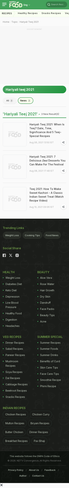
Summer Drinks (49, 355)
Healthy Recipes (28, 13)
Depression (13, 296)
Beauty (43, 272)
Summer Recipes (50, 342)
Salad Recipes (14, 348)
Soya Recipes (14, 372)
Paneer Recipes (15, 355)
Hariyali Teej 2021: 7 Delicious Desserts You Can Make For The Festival (47, 160)
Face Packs (47, 308)
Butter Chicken (14, 432)
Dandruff (45, 302)
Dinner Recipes (15, 342)
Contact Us (38, 475)
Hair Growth (47, 290)
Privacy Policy (15, 470)
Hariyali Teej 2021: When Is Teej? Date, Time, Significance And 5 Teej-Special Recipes (46, 130)
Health (9, 272)
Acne (43, 321)
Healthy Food (14, 313)
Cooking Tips (32, 235)
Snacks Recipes (51, 13)
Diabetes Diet (14, 284)
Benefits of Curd (50, 361)
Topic (14, 21)
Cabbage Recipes (17, 384)
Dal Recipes (13, 378)
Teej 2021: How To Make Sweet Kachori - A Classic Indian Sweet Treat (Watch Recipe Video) (46, 194)
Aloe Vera (46, 277)
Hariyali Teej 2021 (29, 21)
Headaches (13, 325)
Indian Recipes (14, 408)
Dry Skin (45, 296)
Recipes (7, 13)
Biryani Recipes (40, 423)
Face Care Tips (49, 373)
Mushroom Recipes (12, 363)
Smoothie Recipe (50, 379)
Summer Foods (49, 348)
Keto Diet (11, 290)
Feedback (50, 470)
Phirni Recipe (48, 386)
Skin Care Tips (49, 367)
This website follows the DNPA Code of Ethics (35, 456)
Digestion (11, 319)
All (9, 100)
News (25, 100)
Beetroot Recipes (16, 390)
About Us (34, 470)
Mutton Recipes (14, 423)
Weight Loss (12, 235)
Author (23, 475)
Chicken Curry (40, 414)
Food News (52, 235)
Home (6, 21)
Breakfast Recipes (16, 440)
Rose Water (47, 284)
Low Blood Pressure (12, 305)
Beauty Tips (47, 315)
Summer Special (50, 337)
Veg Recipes (12, 337)
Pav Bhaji (39, 440)
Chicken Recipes (15, 414)
